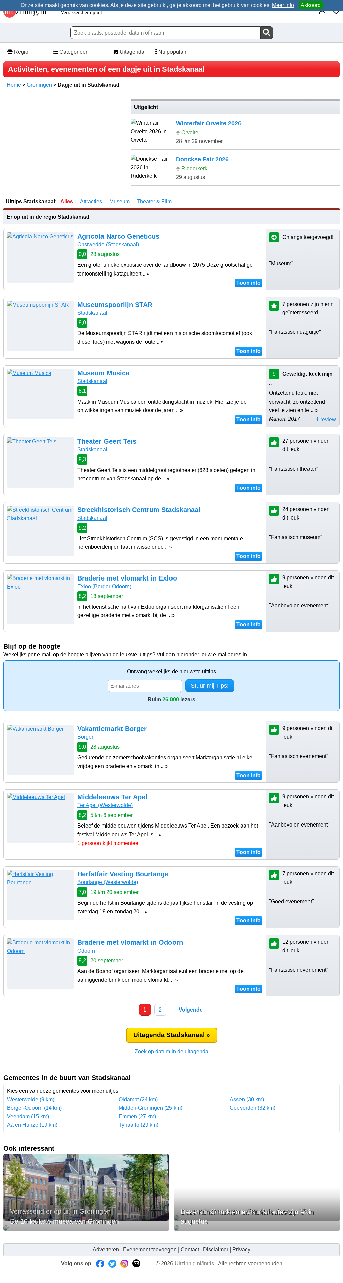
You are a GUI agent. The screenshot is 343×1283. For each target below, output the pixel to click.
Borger (85, 737)
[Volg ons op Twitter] (112, 1263)
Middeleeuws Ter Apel (112, 797)
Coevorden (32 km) (252, 1108)
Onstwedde (108, 244)
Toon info (248, 283)
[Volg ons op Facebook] (100, 1263)
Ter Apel (105, 805)
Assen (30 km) (247, 1099)
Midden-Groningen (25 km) (150, 1108)
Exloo (104, 586)
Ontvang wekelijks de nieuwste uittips (171, 671)
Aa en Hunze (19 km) (32, 1125)
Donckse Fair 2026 (202, 159)
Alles (66, 201)
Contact (190, 1250)
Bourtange (107, 882)
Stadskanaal (92, 313)
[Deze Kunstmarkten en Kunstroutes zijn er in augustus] (257, 1228)
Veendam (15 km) (28, 1116)
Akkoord (311, 5)
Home (14, 85)
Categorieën (73, 52)
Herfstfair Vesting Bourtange (122, 874)
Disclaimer (215, 1250)
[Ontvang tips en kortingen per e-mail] (136, 1263)
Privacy (241, 1250)
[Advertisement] (65, 145)
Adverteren (106, 1250)
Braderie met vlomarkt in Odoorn (130, 942)
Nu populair (171, 52)
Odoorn (86, 951)
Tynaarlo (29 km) (138, 1125)
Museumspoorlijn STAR (114, 304)
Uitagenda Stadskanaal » (171, 1034)
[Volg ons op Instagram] (124, 1263)
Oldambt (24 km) (138, 1099)
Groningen (39, 85)
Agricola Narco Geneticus (118, 236)
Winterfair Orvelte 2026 (209, 123)
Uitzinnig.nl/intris (194, 1263)
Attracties (91, 201)
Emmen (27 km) (137, 1116)
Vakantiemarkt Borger (112, 728)
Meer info (283, 5)
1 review (326, 419)
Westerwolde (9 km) (30, 1099)
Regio (20, 52)
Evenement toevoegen (150, 1250)
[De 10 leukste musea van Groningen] (86, 1228)
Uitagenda (131, 52)
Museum (119, 201)
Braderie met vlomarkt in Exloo (127, 578)
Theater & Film (154, 201)
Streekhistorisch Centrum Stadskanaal (138, 509)
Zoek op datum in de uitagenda (171, 1051)
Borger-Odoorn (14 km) (34, 1108)
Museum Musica (103, 373)
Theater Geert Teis (106, 441)
